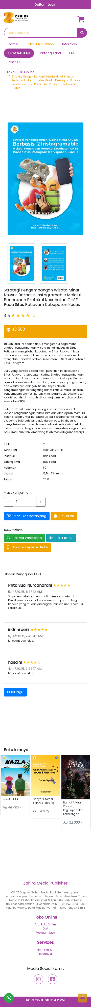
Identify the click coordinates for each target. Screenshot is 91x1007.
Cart (45, 929)
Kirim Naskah (45, 950)
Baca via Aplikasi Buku (29, 547)
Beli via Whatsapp (27, 537)
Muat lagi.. (15, 692)
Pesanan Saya (45, 933)
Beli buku (66, 516)
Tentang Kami (49, 53)
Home (13, 44)
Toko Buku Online (40, 44)
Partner (14, 62)
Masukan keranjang (29, 516)
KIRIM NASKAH (19, 53)
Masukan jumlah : (18, 492)
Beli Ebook (64, 537)
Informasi (70, 44)
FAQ (72, 53)
